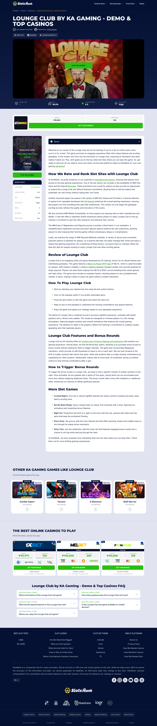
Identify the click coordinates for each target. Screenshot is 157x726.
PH (15, 680)
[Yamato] (61, 497)
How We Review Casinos (133, 648)
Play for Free (78, 73)
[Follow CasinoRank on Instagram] (119, 680)
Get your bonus (85, 125)
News (141, 3)
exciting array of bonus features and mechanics (103, 341)
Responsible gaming (112, 723)
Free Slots (130, 3)
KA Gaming (35, 187)
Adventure (100, 652)
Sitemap (131, 723)
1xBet (20, 640)
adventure (59, 166)
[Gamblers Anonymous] (66, 703)
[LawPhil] (56, 703)
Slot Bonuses (115, 3)
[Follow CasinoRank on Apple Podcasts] (142, 680)
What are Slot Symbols (61, 644)
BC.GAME (21, 644)
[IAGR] (99, 703)
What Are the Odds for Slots (61, 648)
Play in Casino (78, 65)
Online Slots (99, 3)
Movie (100, 648)
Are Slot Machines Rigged (61, 640)
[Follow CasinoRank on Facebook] (114, 680)
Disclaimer (69, 723)
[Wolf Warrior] (130, 497)
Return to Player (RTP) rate (99, 264)
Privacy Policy (134, 644)
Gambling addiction (89, 723)
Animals (100, 640)
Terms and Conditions (29, 723)
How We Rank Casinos (133, 652)
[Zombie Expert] (27, 497)
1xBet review (34, 571)
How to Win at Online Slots (60, 652)
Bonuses (72, 186)
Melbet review (78, 571)
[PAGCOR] (47, 703)
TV (101, 656)
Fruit (101, 644)
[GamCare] (83, 703)
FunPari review (122, 571)
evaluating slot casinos (105, 179)
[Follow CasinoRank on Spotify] (136, 680)
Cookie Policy (51, 723)
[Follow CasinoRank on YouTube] (130, 680)
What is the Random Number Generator (60, 656)
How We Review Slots (133, 656)
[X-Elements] (95, 497)
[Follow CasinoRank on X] (125, 680)
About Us (134, 640)
